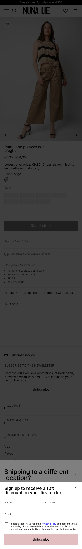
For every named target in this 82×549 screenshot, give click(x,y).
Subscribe (41, 539)
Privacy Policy (49, 523)
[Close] (75, 487)
